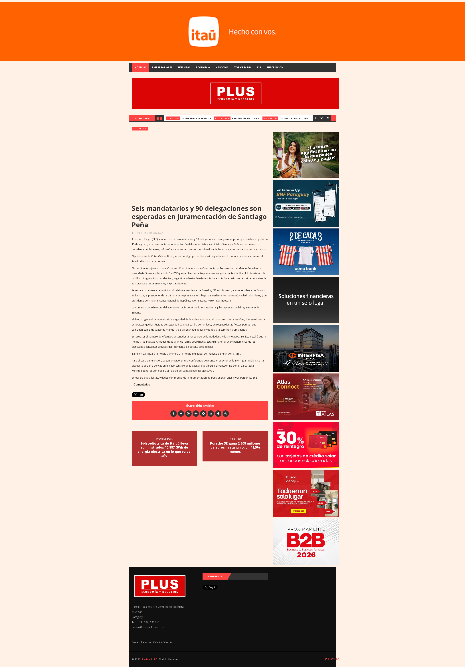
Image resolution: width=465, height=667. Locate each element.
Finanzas (184, 67)
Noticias (140, 67)
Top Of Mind (242, 67)
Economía (203, 67)
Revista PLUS (149, 659)
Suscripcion (275, 67)
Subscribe (333, 659)
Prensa (138, 232)
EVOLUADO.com (163, 642)
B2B (258, 67)
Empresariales (162, 67)
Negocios (222, 67)
